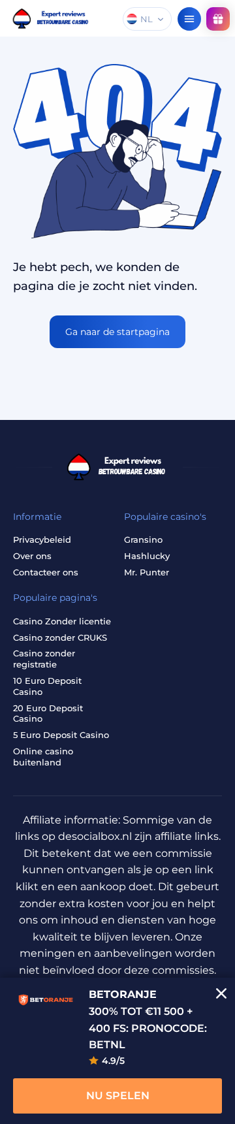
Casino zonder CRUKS (60, 637)
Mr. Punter (146, 572)
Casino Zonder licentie (62, 621)
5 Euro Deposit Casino (61, 735)
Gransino (143, 539)
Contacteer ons (45, 572)
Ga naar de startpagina (117, 332)
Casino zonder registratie (44, 658)
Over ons (32, 556)
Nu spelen (117, 1095)
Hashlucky (147, 556)
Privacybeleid (42, 539)
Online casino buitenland (43, 756)
